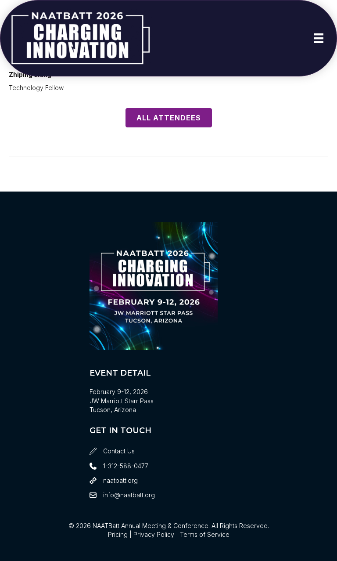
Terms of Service (204, 534)
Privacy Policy (153, 534)
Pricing (118, 534)
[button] (168, 117)
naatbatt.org (120, 480)
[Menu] (318, 38)
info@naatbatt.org (129, 495)
